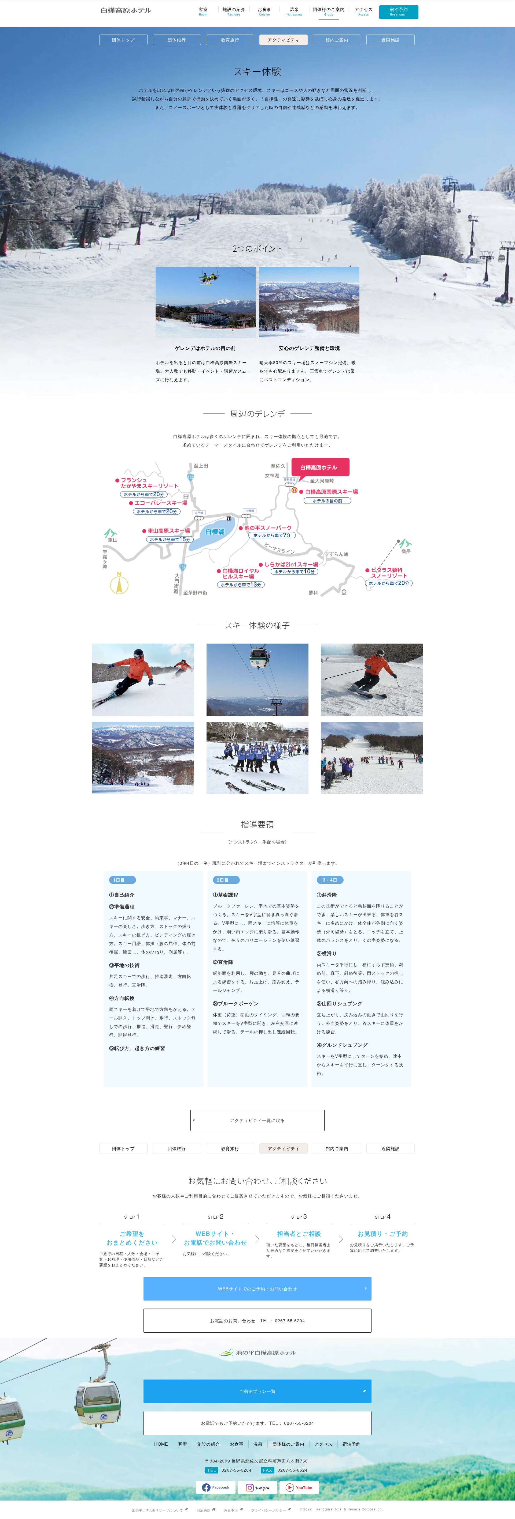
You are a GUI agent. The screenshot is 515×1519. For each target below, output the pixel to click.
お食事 (264, 11)
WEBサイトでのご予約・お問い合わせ (257, 1289)
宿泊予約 (399, 11)
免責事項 (231, 1510)
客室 (203, 11)
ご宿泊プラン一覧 (257, 1391)
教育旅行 (230, 40)
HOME (161, 1444)
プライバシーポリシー (268, 1510)
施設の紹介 (234, 11)
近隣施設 (390, 40)
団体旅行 (177, 40)
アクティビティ (284, 40)
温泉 (294, 11)
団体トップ (123, 40)
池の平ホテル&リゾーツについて (157, 1510)
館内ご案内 (337, 40)
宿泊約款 (204, 1510)
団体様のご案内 (329, 11)
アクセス (364, 11)
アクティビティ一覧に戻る (257, 1120)
